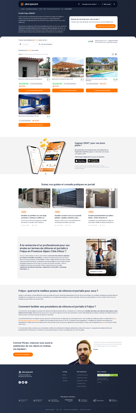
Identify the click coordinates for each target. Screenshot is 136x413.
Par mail (99, 382)
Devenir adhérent (81, 386)
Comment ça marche (82, 375)
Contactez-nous (81, 383)
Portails (24, 211)
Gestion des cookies (85, 409)
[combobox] (28, 44)
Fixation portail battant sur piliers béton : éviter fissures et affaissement (100, 218)
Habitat (64, 375)
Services (64, 377)
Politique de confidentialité (71, 409)
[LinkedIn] (26, 382)
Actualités (64, 380)
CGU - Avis (59, 409)
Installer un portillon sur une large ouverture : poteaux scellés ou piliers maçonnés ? (33, 218)
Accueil (22, 9)
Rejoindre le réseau (82, 377)
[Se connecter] (114, 4)
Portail (40, 9)
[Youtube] (23, 382)
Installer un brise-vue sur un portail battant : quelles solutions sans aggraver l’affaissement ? (68, 218)
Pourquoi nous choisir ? (89, 4)
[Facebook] (19, 382)
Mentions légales (50, 409)
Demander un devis (82, 380)
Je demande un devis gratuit (105, 26)
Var (62, 9)
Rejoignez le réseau (96, 271)
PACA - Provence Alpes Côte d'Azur (52, 9)
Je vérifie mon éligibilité (22, 354)
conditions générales (80, 168)
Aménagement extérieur (31, 9)
